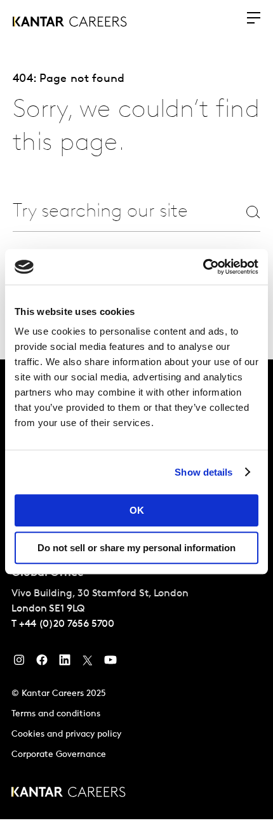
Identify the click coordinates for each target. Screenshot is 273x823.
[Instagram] (19, 663)
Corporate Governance (58, 754)
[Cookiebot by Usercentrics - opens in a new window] (202, 266)
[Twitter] (87, 663)
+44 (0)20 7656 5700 (66, 624)
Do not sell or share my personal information (136, 547)
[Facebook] (42, 663)
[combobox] (106, 212)
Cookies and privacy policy (66, 734)
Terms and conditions (55, 714)
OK (137, 510)
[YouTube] (110, 663)
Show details (203, 472)
